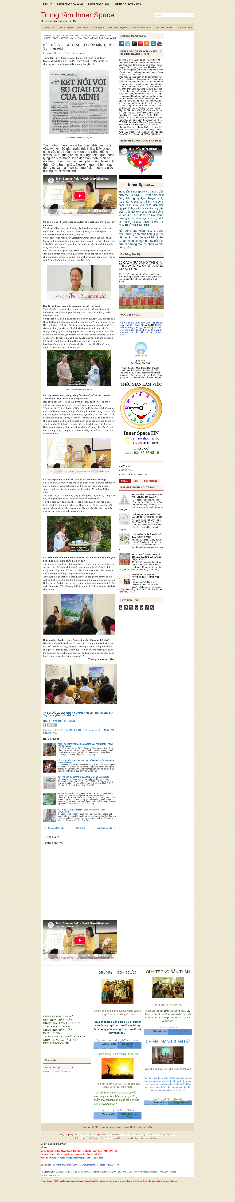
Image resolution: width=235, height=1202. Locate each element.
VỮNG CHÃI (127, 470)
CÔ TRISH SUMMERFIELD (65, 35)
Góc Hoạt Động (118, 27)
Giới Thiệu (66, 27)
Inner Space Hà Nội (144, 325)
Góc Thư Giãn (164, 27)
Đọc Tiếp (91, 754)
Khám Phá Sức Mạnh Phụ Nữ (111, 1135)
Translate (65, 1071)
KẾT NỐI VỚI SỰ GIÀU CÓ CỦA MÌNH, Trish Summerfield (78, 46)
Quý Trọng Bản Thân (150, 1135)
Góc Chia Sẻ (184, 27)
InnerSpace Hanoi (51, 53)
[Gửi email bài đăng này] (44, 725)
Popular (124, 481)
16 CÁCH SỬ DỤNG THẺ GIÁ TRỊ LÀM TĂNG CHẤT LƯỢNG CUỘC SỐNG (141, 266)
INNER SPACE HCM (98, 4)
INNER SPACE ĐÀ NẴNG (70, 4)
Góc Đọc (98, 27)
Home (47, 35)
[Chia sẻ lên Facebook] (55, 725)
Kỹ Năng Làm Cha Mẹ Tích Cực (87, 1138)
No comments (78, 53)
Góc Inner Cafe (141, 27)
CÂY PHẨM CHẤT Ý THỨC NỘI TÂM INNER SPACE (147, 536)
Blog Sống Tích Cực (109, 1138)
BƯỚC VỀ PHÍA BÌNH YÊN (134, 474)
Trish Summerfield (88, 35)
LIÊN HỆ (47, 4)
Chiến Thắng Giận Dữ (132, 1135)
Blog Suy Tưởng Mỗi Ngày (128, 1138)
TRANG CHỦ (49, 27)
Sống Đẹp (64, 1135)
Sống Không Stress (167, 1135)
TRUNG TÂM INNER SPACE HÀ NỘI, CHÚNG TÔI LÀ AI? (147, 495)
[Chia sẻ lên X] (52, 725)
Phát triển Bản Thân (90, 1135)
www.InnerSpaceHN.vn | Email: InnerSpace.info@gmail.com (76, 1158)
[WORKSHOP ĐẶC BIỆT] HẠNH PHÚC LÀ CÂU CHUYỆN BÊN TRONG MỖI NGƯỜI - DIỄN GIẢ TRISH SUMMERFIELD (86, 794)
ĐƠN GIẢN (126, 466)
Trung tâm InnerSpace (63, 720)
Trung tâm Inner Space (77, 15)
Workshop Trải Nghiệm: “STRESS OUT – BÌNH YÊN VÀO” (145, 577)
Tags (136, 481)
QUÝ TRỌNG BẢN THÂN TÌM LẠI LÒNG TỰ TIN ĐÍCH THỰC (147, 515)
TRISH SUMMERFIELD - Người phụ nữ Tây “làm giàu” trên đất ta (78, 714)
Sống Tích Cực (75, 1135)
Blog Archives (150, 481)
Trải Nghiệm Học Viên (180, 1032)
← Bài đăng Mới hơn (54, 828)
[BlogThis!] (48, 725)
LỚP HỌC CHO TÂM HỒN (127, 4)
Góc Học (83, 27)
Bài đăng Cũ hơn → (106, 828)
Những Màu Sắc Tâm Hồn (150, 1138)
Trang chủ (80, 828)
